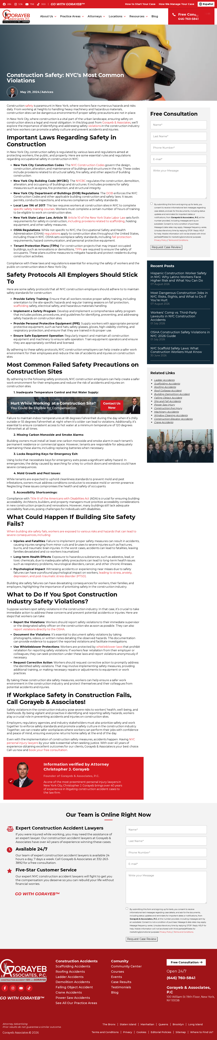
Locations (115, 16)
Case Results (121, 982)
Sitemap (181, 1032)
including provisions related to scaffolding (96, 221)
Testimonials (121, 987)
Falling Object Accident (168, 397)
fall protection (121, 237)
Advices (47, 92)
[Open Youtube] (29, 4)
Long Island (195, 1024)
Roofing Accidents (165, 387)
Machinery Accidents (166, 411)
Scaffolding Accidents (167, 383)
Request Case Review (166, 247)
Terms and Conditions (178, 240)
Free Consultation (185, 962)
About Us (46, 16)
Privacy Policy (160, 240)
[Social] (4, 988)
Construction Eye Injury (168, 408)
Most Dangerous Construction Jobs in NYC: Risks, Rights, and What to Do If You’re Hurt (179, 296)
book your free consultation (48, 750)
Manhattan (147, 1024)
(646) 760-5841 (181, 978)
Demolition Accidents (73, 982)
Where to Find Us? (201, 1032)
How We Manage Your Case (176, 4)
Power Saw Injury (164, 404)
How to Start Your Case (140, 4)
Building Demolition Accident (172, 394)
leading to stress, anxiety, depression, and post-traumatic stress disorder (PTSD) (73, 574)
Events (116, 977)
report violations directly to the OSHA (39, 629)
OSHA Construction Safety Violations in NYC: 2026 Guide (180, 334)
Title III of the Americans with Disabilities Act (59, 498)
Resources (137, 16)
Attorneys (95, 16)
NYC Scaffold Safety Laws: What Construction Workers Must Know (176, 350)
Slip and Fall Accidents (167, 401)
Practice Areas (70, 16)
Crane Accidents (163, 422)
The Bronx (108, 1024)
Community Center (126, 966)
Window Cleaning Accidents (171, 415)
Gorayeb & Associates (116, 122)
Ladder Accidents (164, 380)
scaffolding (21, 305)
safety (29, 105)
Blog (155, 16)
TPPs (78, 249)
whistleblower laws (109, 646)
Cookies (141, 1032)
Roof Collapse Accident (168, 390)
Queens (163, 1024)
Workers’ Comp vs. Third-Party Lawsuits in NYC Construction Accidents (174, 316)
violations (94, 126)
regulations (52, 233)
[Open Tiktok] (41, 4)
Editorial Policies (161, 1032)
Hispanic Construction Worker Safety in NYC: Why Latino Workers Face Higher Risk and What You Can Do (178, 276)
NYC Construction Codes (87, 165)
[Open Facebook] (7, 4)
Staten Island (128, 1024)
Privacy (127, 1032)
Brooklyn (178, 1024)
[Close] (157, 996)
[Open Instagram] (18, 4)
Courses (117, 972)
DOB (109, 193)
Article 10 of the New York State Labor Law (96, 217)
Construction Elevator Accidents (173, 418)
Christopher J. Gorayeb (66, 769)
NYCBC (81, 180)
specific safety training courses (34, 209)
